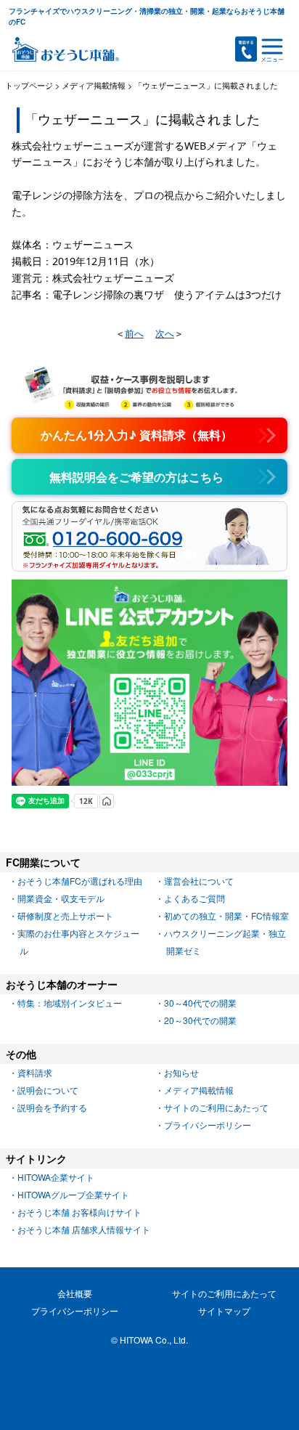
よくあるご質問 (194, 898)
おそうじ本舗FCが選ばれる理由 (79, 880)
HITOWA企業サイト (55, 1177)
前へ (134, 333)
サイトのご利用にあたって (216, 1107)
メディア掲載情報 (199, 1090)
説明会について (47, 1090)
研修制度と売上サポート (65, 915)
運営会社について (199, 880)
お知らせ (181, 1072)
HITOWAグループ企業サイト (73, 1194)
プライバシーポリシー (207, 1124)
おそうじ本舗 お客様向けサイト (79, 1212)
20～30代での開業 (200, 1020)
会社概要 (74, 1293)
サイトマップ (224, 1310)
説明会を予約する (52, 1107)
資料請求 (34, 1072)
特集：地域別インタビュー (69, 1002)
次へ (164, 333)
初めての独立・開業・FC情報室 (226, 915)
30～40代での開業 (200, 1002)
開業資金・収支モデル (61, 898)
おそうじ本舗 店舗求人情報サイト (83, 1229)
